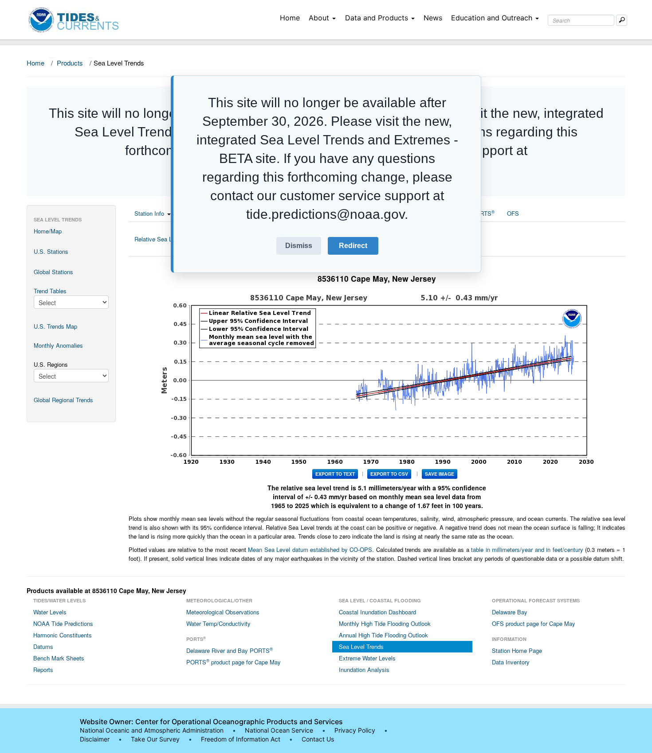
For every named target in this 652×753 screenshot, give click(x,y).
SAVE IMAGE (439, 473)
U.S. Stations (51, 251)
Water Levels (50, 612)
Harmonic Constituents (62, 635)
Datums (43, 646)
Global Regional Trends (63, 400)
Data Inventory (511, 662)
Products (70, 62)
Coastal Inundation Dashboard (377, 612)
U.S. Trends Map (55, 326)
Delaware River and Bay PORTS (229, 650)
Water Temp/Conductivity (218, 623)
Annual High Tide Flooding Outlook (383, 635)
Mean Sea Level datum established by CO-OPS (310, 549)
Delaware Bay (509, 612)
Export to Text (335, 473)
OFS (513, 213)
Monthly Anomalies (58, 345)
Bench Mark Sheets (58, 658)
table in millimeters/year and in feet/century (527, 549)
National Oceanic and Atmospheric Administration (152, 730)
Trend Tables (50, 291)
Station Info (149, 213)
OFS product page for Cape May (533, 623)
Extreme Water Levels (367, 658)
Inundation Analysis (364, 669)
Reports (43, 669)
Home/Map (48, 231)
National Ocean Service (279, 730)
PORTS (483, 213)
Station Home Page (517, 650)
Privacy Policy (354, 730)
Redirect (353, 245)
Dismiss (298, 245)
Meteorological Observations (222, 612)
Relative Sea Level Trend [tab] (166, 239)
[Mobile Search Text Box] (621, 20)
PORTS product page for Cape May (233, 661)
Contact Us (318, 739)
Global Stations (53, 272)
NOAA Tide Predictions (63, 623)
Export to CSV (389, 473)
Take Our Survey (156, 739)
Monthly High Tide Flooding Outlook (385, 623)
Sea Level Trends (361, 646)
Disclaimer (95, 739)
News (433, 17)
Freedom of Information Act (240, 739)
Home (290, 17)
